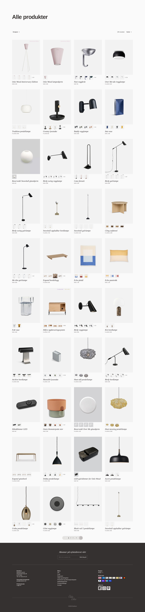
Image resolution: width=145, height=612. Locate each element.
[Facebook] (100, 588)
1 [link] (68, 538)
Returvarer (60, 576)
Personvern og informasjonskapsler (66, 579)
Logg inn (19, 585)
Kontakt (59, 585)
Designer (15, 32)
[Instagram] (104, 588)
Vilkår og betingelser (62, 578)
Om (58, 572)
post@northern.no (21, 581)
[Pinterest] (108, 588)
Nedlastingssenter (62, 581)
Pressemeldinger (62, 583)
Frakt (58, 574)
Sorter (128, 32)
